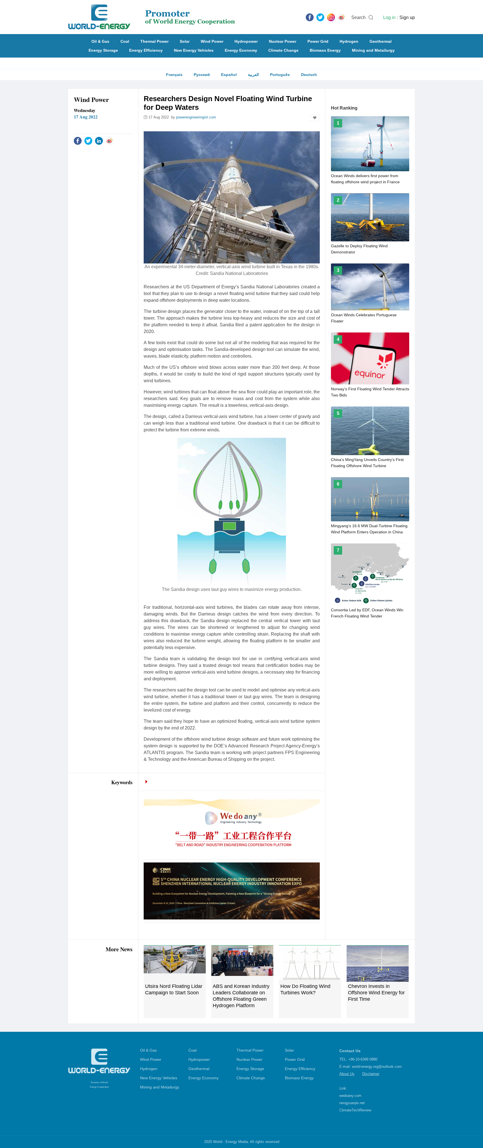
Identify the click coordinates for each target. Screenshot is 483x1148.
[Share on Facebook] (78, 140)
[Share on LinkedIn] (99, 140)
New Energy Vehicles (194, 50)
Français (174, 74)
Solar (185, 41)
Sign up (407, 17)
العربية (253, 74)
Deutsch (309, 74)
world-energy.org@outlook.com (377, 1066)
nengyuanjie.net (352, 1103)
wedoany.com (350, 1096)
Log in (389, 17)
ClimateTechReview (355, 1110)
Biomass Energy (325, 50)
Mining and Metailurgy (373, 50)
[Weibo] (341, 17)
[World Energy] (151, 17)
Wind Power (212, 41)
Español (229, 74)
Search (358, 17)
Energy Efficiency (146, 50)
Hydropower (246, 41)
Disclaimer (370, 1074)
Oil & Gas (100, 41)
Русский (202, 74)
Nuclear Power (282, 41)
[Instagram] (331, 17)
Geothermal (381, 41)
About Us (346, 1074)
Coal (124, 41)
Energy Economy (241, 50)
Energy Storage (103, 50)
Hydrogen (349, 41)
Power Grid (317, 41)
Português (280, 74)
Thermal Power (154, 41)
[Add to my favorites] (315, 118)
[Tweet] (320, 17)
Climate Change (283, 50)
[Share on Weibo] (109, 140)
